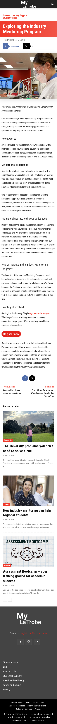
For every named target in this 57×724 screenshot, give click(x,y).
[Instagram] (29, 642)
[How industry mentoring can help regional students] (28, 491)
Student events (10, 662)
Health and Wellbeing (13, 680)
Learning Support (19, 15)
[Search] (52, 4)
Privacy (6, 689)
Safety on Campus (12, 684)
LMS (5, 666)
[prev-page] (5, 600)
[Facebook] (25, 378)
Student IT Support (12, 675)
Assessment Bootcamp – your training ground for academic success (25, 576)
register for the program (39, 313)
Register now (11, 334)
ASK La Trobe (10, 671)
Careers (6, 15)
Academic (7, 565)
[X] (32, 378)
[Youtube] (37, 642)
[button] (5, 4)
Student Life (8, 440)
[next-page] (10, 600)
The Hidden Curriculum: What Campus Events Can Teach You (42, 393)
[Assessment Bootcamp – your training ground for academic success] (28, 551)
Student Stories (10, 18)
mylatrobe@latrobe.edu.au (34, 633)
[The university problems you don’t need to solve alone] (28, 426)
